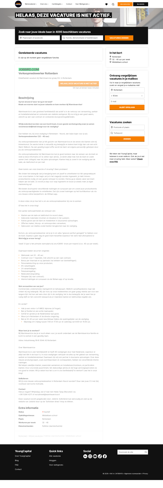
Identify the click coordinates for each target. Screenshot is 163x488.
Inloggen (140, 4)
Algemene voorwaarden (132, 473)
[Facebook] (105, 456)
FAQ (16, 465)
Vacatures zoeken (119, 38)
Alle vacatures (55, 456)
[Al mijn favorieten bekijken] (106, 4)
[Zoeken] (113, 4)
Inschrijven (125, 4)
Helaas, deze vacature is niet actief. (78, 83)
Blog (17, 460)
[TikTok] (100, 456)
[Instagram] (90, 456)
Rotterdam (23, 436)
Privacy (145, 473)
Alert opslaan (127, 107)
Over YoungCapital (22, 456)
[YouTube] (95, 456)
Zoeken (127, 139)
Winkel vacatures (36, 436)
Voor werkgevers (56, 465)
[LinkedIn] (85, 456)
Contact (69, 4)
